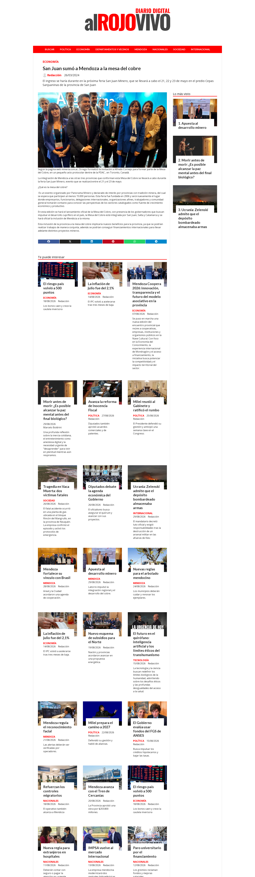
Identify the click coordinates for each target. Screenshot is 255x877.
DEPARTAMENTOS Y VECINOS (112, 49)
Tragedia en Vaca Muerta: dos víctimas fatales (56, 490)
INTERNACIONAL (200, 49)
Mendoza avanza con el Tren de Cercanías (101, 791)
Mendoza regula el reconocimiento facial (57, 727)
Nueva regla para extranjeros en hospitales (56, 852)
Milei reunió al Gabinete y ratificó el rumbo (146, 406)
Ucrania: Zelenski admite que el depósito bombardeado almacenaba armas (146, 497)
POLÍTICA (65, 49)
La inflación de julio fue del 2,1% (101, 286)
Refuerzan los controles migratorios (54, 791)
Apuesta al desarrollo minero (102, 571)
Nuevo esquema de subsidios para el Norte (101, 637)
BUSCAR (49, 49)
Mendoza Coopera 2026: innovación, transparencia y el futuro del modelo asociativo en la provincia (146, 294)
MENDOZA (141, 49)
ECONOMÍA (83, 49)
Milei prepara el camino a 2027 (100, 725)
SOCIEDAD (179, 49)
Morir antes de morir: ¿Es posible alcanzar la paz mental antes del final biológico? (57, 410)
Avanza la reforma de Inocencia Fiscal (102, 406)
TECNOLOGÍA (141, 660)
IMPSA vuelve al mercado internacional (100, 852)
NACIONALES (160, 49)
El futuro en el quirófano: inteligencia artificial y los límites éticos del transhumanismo (146, 644)
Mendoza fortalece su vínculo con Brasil (56, 573)
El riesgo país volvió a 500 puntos (53, 288)
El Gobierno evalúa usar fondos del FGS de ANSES (147, 729)
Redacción (54, 75)
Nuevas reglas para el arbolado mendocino (145, 573)
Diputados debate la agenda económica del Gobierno (102, 492)
